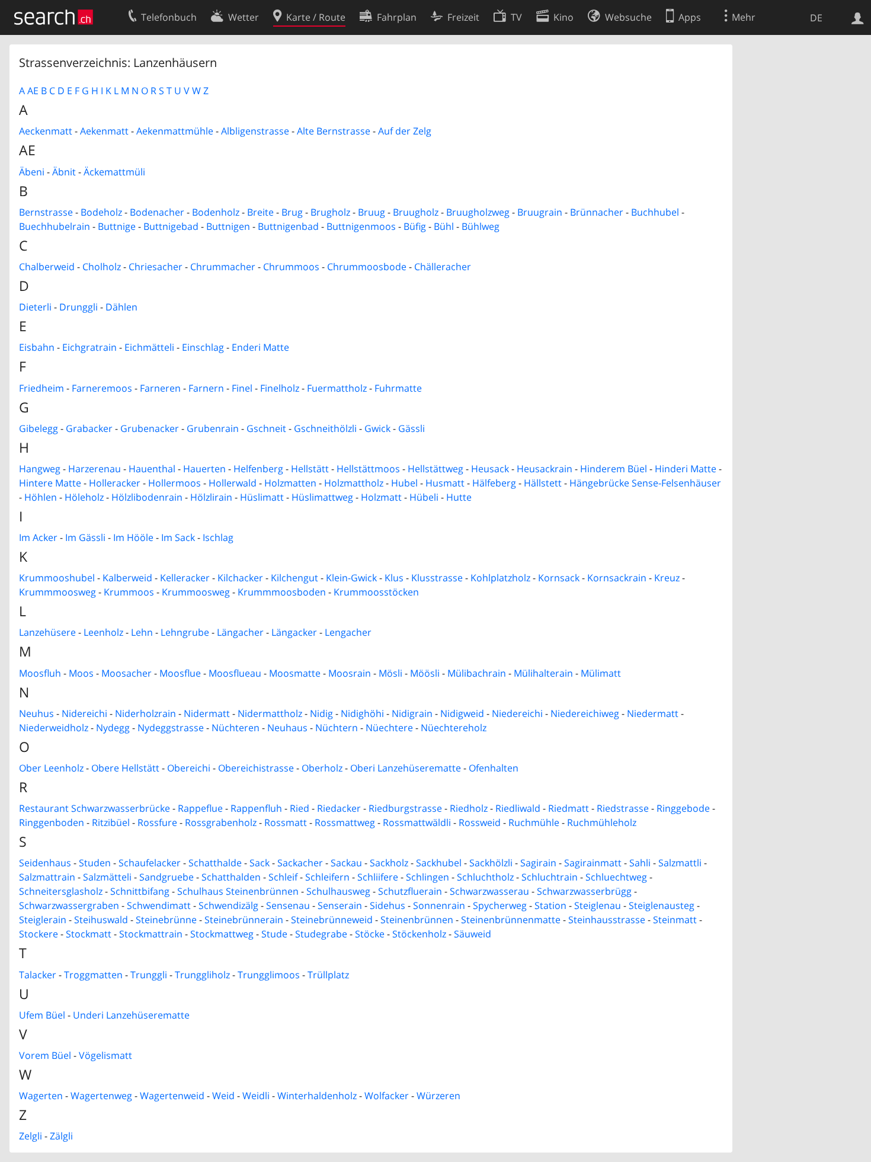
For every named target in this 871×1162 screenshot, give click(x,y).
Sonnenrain (439, 905)
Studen (95, 862)
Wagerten (41, 1095)
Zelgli (30, 1135)
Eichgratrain (89, 347)
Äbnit (64, 171)
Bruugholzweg (478, 212)
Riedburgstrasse (405, 808)
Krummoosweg (196, 591)
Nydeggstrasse (170, 727)
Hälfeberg (494, 482)
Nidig (321, 713)
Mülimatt (601, 673)
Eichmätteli (149, 347)
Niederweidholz (53, 727)
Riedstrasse (623, 808)
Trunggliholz (202, 974)
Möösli (425, 673)
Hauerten (204, 468)
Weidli (256, 1095)
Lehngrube (185, 632)
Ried (299, 808)
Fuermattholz (337, 388)
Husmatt (445, 482)
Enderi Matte (260, 347)
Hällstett (543, 482)
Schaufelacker (150, 862)
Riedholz (469, 808)
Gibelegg (38, 428)
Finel (242, 388)
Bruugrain (539, 212)
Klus (394, 577)
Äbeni (31, 171)
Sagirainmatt (593, 862)
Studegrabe (321, 933)
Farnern (206, 388)
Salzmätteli (107, 876)
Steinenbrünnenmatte (511, 919)
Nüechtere (389, 727)
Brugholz (330, 212)
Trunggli (148, 974)
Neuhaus (287, 727)
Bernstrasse (46, 212)
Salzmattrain (47, 876)
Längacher (240, 632)
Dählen (121, 306)
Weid (223, 1095)
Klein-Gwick (351, 577)
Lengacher (348, 632)
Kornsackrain (616, 577)
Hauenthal (152, 468)
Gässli (411, 428)
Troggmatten (93, 974)
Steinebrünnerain (243, 919)
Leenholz (103, 632)
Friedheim (41, 388)
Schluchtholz (485, 876)
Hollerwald (233, 482)
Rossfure (157, 822)
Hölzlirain (211, 497)
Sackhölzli (491, 862)
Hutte (459, 497)
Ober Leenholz (51, 767)
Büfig (415, 226)
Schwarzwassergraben (69, 905)
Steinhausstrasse (606, 919)
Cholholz (101, 266)
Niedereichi (517, 713)
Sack (259, 862)
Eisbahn (37, 347)
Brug (292, 212)
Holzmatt (381, 497)
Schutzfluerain (410, 891)
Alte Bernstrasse (333, 130)
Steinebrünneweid (332, 919)
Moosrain (349, 673)
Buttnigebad (170, 226)
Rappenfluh (256, 808)
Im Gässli (85, 537)
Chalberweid (47, 266)
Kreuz (667, 577)
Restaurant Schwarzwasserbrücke (94, 808)
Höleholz (84, 497)
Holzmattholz (353, 482)
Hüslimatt (262, 497)
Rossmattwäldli (417, 822)
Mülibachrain (476, 673)
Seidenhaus (45, 862)
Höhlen (40, 497)
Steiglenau (597, 905)
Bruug (371, 212)
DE (816, 17)
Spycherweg (500, 905)
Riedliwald (517, 808)
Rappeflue (200, 808)
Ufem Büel (42, 1015)
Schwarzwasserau (489, 891)
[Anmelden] (857, 17)
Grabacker (89, 428)
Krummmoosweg (57, 591)
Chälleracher (442, 266)
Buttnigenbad (288, 226)
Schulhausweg (338, 891)
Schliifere (377, 876)
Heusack (490, 468)
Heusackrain (544, 468)
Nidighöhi (362, 713)
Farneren (160, 388)
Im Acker (38, 537)
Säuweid (472, 933)
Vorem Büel (45, 1055)
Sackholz (389, 862)
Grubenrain (213, 428)
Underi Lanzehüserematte (131, 1015)
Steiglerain (42, 919)
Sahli (640, 862)
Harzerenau (94, 468)
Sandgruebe (166, 876)
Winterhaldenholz (317, 1095)
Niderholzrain (145, 713)
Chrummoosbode (366, 266)
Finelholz (279, 388)
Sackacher (300, 862)
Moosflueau (235, 673)
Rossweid (480, 822)
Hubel (404, 482)
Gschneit (266, 428)
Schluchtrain (549, 876)
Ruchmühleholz (601, 822)
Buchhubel (655, 212)
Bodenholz (215, 212)
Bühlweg (480, 226)
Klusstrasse (437, 577)
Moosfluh (40, 673)
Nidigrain (412, 713)
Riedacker (339, 808)
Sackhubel (439, 862)
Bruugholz (415, 212)
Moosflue (180, 673)
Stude (274, 933)
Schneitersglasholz (61, 891)
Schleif (282, 876)
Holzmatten (290, 482)
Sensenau (288, 905)
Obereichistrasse (256, 767)
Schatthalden (231, 876)
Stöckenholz (419, 933)
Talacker (37, 974)
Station (550, 905)
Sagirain (538, 862)
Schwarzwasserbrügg (584, 891)
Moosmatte (295, 673)
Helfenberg (258, 468)
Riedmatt (568, 808)
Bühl (444, 226)
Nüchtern (336, 727)
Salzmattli (680, 862)
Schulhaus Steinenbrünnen (238, 891)
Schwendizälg (228, 905)
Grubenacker (149, 428)
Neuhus (36, 713)
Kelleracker (185, 577)
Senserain (340, 905)
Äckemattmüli (114, 171)
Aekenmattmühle (174, 130)
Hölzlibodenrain (146, 497)
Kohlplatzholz (500, 577)
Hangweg (39, 468)
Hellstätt (310, 468)
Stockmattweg (222, 933)
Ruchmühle (533, 822)
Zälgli (61, 1135)
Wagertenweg (101, 1095)
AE (33, 90)
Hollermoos (174, 482)
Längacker (294, 632)
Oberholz (322, 767)
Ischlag (218, 537)
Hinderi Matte (685, 468)
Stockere (38, 933)
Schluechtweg (616, 876)
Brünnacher (596, 212)
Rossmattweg (345, 822)
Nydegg (113, 727)
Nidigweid (462, 713)
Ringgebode (683, 808)
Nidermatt (207, 713)
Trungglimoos (269, 974)
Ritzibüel (111, 822)
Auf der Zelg (404, 130)
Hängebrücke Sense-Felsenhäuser (645, 482)
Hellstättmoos (368, 468)
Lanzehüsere (47, 632)
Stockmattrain (150, 933)
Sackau (346, 862)
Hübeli (423, 497)
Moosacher (126, 673)
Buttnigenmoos (361, 226)
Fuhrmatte (398, 388)
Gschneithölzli (325, 428)
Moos (81, 673)
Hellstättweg (435, 468)
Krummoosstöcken (376, 591)
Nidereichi (84, 713)
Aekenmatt (104, 130)
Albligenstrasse (255, 130)
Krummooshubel (57, 577)
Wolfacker (386, 1095)
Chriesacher (155, 266)
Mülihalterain (543, 673)
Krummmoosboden (282, 591)
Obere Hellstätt (125, 767)
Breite (260, 212)
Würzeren (438, 1095)
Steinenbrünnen (416, 919)
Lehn (142, 632)
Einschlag (203, 347)
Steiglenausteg (661, 905)
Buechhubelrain (54, 226)
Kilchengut (294, 577)
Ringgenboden (51, 822)
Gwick (377, 428)
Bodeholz (101, 212)
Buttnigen (228, 226)
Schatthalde (215, 862)
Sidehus (387, 905)
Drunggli (78, 306)
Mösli (390, 673)
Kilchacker (240, 577)
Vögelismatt (105, 1055)
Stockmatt (88, 933)
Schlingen (427, 876)
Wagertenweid (172, 1095)
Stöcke (370, 933)
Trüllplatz (328, 974)
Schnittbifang (139, 891)
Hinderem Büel (613, 468)
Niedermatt (652, 713)
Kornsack (558, 577)
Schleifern (327, 876)
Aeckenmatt (45, 130)
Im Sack (178, 537)
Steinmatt (675, 919)
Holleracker (114, 482)
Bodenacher (157, 212)
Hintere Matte (50, 482)
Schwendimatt (159, 905)
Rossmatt (285, 822)
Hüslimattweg (322, 497)
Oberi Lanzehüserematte (405, 767)
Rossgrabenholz (221, 822)
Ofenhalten (493, 767)
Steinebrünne (166, 919)
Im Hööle (133, 537)
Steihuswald (101, 919)
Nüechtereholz (453, 727)
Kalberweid (127, 577)
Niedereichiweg (584, 713)
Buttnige (117, 226)
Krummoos (129, 591)
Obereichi (188, 767)
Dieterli (35, 306)
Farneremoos (102, 388)
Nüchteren (236, 727)
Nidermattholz (270, 713)
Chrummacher (222, 266)
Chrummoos (291, 266)
